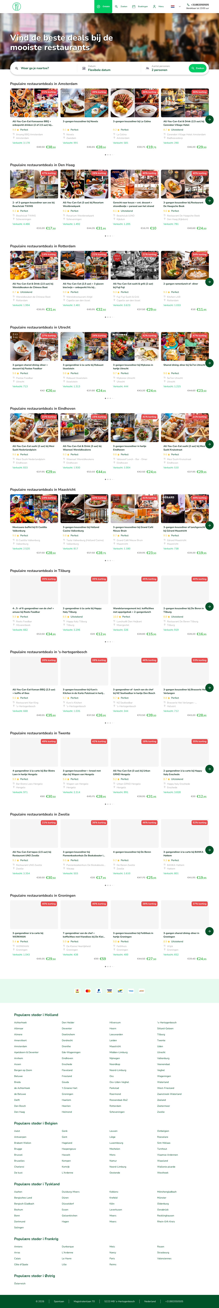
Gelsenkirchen (69, 1215)
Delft (17, 1100)
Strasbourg (163, 1252)
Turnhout (162, 1149)
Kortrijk (66, 1166)
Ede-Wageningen (71, 1052)
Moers (113, 1215)
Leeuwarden (116, 1034)
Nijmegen (115, 1058)
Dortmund (19, 1221)
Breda (17, 1082)
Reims (113, 1264)
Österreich (19, 1283)
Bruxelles (19, 1160)
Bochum (18, 1209)
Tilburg (161, 1034)
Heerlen (66, 1106)
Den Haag (19, 1112)
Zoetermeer (163, 1106)
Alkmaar (18, 1028)
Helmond (67, 1112)
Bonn (17, 1215)
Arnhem (18, 1058)
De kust (18, 1172)
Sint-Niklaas (163, 1143)
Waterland (163, 1082)
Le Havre (67, 1258)
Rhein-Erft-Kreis (166, 1221)
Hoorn (113, 1028)
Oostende (115, 1172)
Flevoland (67, 1070)
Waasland (162, 1160)
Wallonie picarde (166, 1166)
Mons (112, 1154)
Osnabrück (162, 1209)
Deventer (67, 1028)
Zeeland (161, 1100)
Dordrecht (67, 1040)
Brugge (18, 1149)
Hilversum (115, 1022)
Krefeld (113, 1197)
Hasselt (66, 1154)
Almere (18, 1034)
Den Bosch (20, 1106)
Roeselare (162, 1137)
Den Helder (68, 1022)
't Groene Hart (69, 1088)
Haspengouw (69, 1149)
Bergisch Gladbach (24, 1203)
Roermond (115, 1094)
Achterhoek (20, 1022)
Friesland (67, 1076)
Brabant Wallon (22, 1143)
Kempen (66, 1160)
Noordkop (115, 1064)
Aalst (17, 1131)
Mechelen (115, 1149)
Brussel (18, 1154)
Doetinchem (68, 1034)
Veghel (161, 1070)
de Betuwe (20, 1094)
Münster (161, 1197)
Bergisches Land (23, 1197)
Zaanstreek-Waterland (169, 1094)
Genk (64, 1131)
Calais (17, 1258)
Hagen (65, 1221)
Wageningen (164, 1076)
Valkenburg (163, 1058)
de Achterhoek (22, 1088)
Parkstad (114, 1088)
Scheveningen (117, 1112)
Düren (65, 1197)
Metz (112, 1246)
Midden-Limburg (119, 1052)
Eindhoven (67, 1058)
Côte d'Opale (21, 1264)
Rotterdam (115, 1106)
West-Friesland (165, 1088)
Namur (113, 1160)
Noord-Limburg (118, 1070)
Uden (160, 1046)
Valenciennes (164, 1258)
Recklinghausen (165, 1215)
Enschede (67, 1064)
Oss (112, 1076)
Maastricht (115, 1046)
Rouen (160, 1246)
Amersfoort (20, 1040)
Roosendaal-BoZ (119, 1100)
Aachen (18, 1191)
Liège (112, 1137)
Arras (17, 1252)
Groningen (67, 1094)
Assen (17, 1064)
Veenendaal (163, 1064)
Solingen (19, 1227)
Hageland (67, 1143)
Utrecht (161, 1052)
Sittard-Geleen (165, 1028)
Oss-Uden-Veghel (119, 1082)
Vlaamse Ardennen (167, 1154)
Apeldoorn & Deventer (26, 1052)
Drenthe (66, 1046)
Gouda (65, 1082)
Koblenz (114, 1191)
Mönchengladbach (167, 1191)
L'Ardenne (67, 1172)
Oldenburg (163, 1203)
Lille (64, 1264)
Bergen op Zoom (23, 1070)
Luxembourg (116, 1143)
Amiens (18, 1246)
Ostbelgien (163, 1131)
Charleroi (19, 1166)
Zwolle (161, 1112)
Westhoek (162, 1172)
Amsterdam (20, 1046)
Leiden (113, 1040)
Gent (64, 1137)
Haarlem (66, 1100)
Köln (112, 1203)
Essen (65, 1209)
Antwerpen (20, 1137)
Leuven (113, 1131)
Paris (112, 1258)
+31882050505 (174, 1301)
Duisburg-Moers (71, 1191)
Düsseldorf (68, 1203)
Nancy (113, 1252)
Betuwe (18, 1076)
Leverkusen (116, 1209)
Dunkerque (68, 1246)
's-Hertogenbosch (167, 1022)
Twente (161, 1040)
